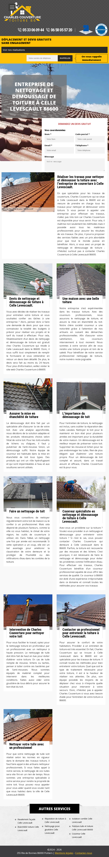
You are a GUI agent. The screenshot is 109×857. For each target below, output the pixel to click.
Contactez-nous (83, 853)
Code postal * (82, 134)
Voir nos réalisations (14, 49)
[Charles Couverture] (22, 12)
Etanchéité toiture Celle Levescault (28, 829)
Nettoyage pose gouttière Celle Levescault (52, 829)
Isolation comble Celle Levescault (82, 820)
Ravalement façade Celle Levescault (26, 821)
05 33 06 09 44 (33, 30)
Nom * (48, 134)
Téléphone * (81, 145)
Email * (48, 145)
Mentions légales (64, 853)
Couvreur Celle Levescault (78, 835)
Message (49, 156)
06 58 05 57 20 (61, 30)
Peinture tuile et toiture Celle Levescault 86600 (82, 828)
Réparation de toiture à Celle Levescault (55, 820)
